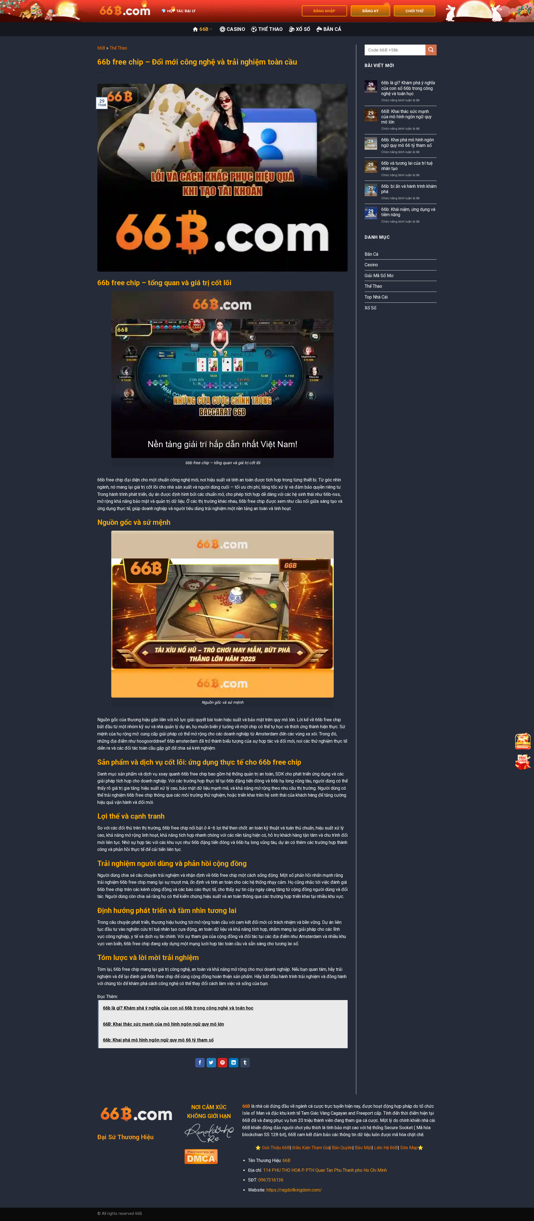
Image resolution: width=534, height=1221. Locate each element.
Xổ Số (303, 29)
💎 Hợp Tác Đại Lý (178, 11)
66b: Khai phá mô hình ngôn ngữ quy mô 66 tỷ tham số (407, 142)
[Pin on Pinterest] (222, 1062)
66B (203, 29)
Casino (236, 29)
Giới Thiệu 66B (276, 1147)
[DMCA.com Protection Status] (201, 1156)
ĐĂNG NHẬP (324, 11)
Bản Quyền (342, 1147)
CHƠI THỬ (415, 11)
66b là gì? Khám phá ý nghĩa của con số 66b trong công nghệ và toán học (408, 88)
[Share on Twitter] (211, 1062)
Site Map (409, 1147)
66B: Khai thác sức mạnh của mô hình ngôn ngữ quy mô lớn (406, 117)
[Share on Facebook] (200, 1062)
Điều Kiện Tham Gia (310, 1147)
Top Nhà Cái (376, 297)
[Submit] (431, 50)
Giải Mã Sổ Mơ (379, 275)
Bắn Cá (332, 29)
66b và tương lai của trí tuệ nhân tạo (406, 166)
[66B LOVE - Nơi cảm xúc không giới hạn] (125, 11)
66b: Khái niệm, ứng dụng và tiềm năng (408, 212)
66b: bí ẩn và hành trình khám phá (409, 189)
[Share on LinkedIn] (233, 1062)
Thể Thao (270, 29)
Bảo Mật (363, 1147)
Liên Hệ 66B (386, 1147)
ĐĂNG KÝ (370, 11)
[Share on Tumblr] (245, 1062)
